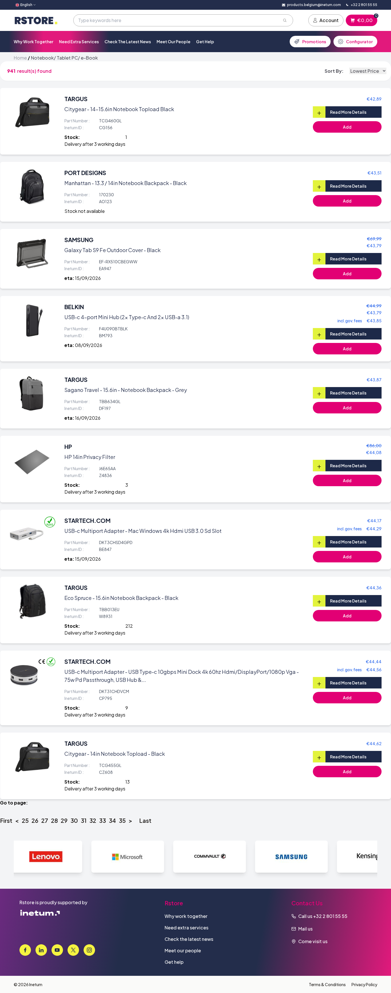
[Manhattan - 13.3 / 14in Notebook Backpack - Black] (32, 186)
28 (54, 820)
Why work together (33, 41)
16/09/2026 (87, 418)
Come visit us (312, 941)
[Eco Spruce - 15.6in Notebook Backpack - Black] (32, 601)
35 (122, 820)
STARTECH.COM (87, 520)
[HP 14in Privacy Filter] (32, 460)
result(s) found (34, 71)
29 (64, 820)
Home (20, 58)
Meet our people (173, 41)
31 (83, 820)
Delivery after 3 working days (94, 144)
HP (68, 446)
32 (92, 820)
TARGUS (76, 98)
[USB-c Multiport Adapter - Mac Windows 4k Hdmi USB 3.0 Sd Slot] (26, 534)
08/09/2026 (88, 345)
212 (129, 626)
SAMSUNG (78, 239)
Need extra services (79, 41)
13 (127, 782)
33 (102, 820)
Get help (205, 41)
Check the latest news (127, 41)
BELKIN (74, 306)
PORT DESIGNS (85, 172)
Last (145, 820)
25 (25, 820)
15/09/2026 (88, 278)
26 (34, 820)
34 (112, 820)
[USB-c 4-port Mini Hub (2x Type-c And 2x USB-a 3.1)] (32, 320)
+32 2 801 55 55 (330, 916)
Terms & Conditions (327, 984)
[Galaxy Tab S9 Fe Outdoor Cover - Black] (32, 253)
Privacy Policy (364, 984)
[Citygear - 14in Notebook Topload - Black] (32, 757)
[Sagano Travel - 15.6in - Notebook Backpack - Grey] (32, 393)
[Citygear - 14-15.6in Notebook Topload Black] (32, 112)
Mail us (305, 929)
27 (44, 820)
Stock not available (84, 211)
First (6, 820)
